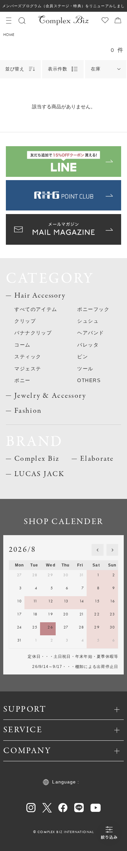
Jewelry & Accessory (50, 396)
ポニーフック (93, 309)
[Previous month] (97, 550)
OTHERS (89, 380)
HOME (8, 35)
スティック (27, 356)
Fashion (28, 411)
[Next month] (112, 550)
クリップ (25, 321)
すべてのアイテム (35, 309)
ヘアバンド (90, 332)
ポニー (22, 380)
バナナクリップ (33, 332)
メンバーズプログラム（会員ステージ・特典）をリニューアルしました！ (63, 8)
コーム (22, 345)
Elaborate (97, 459)
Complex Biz (36, 459)
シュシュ (88, 321)
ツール (85, 368)
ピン (82, 356)
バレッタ (88, 345)
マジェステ (27, 368)
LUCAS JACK (39, 474)
